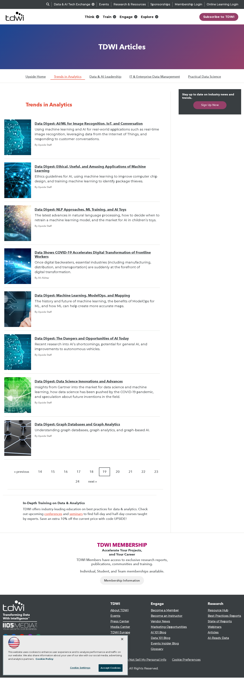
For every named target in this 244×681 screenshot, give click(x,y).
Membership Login (188, 4)
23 (156, 472)
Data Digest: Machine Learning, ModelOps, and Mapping (82, 295)
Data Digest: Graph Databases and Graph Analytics (77, 424)
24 (77, 481)
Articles (213, 632)
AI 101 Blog (158, 632)
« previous (21, 472)
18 (91, 472)
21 (131, 472)
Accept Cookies (111, 667)
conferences (53, 514)
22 (143, 472)
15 (53, 472)
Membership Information (122, 580)
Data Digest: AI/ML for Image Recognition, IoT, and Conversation (89, 124)
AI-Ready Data (218, 638)
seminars (76, 514)
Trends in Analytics (67, 77)
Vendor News (160, 621)
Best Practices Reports (224, 616)
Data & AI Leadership (105, 77)
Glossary (157, 649)
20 (118, 472)
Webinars (214, 627)
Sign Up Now (210, 105)
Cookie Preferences (186, 659)
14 (40, 472)
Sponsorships (160, 4)
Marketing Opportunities (169, 627)
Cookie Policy (44, 658)
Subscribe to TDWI (219, 17)
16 (66, 472)
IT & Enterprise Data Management (155, 77)
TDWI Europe (120, 632)
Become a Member (165, 610)
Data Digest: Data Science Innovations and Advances (79, 381)
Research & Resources (129, 4)
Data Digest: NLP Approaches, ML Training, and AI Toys (80, 210)
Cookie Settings (80, 667)
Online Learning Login (222, 4)
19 (104, 472)
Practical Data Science (204, 77)
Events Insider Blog (165, 643)
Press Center (119, 621)
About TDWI (119, 610)
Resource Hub (218, 610)
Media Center (120, 627)
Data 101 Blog (160, 638)
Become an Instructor (166, 616)
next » (92, 481)
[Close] (122, 639)
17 (79, 472)
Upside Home (36, 77)
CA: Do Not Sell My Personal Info (142, 659)
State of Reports (220, 621)
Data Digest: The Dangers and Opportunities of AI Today (82, 338)
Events (104, 4)
